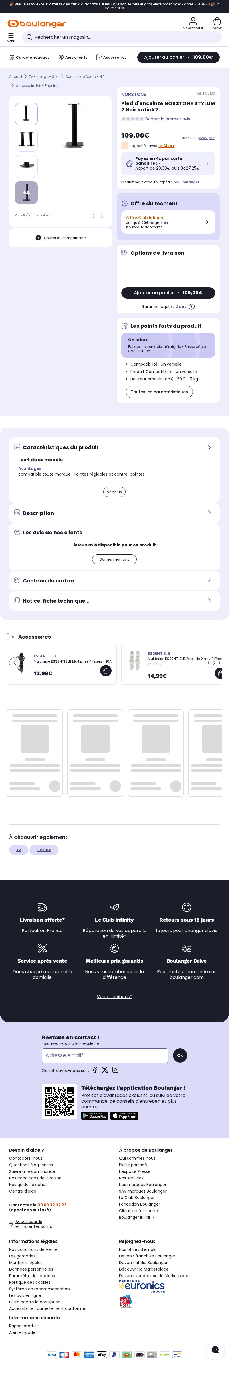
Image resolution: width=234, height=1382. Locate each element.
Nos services (131, 1178)
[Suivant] (102, 216)
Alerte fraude (22, 1332)
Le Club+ (166, 145)
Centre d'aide (22, 1191)
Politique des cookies (30, 1282)
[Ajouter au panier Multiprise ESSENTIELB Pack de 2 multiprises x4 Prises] (220, 673)
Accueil (15, 76)
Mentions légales (26, 1262)
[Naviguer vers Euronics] (169, 1286)
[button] (15, 662)
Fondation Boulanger (139, 1204)
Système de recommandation (39, 1289)
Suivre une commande (32, 1171)
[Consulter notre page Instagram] (115, 1071)
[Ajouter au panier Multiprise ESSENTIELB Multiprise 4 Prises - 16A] (106, 670)
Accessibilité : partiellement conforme (47, 1308)
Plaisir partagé (133, 1165)
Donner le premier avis (167, 119)
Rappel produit (23, 1326)
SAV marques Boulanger (143, 1191)
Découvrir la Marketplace (144, 1269)
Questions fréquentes (31, 1165)
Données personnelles (31, 1269)
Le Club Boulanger (137, 1197)
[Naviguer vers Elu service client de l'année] (169, 1301)
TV (18, 850)
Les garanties (22, 1256)
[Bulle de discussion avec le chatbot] (215, 1350)
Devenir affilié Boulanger (143, 1262)
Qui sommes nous (137, 1158)
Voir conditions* (114, 996)
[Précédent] (93, 216)
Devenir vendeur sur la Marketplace (154, 1276)
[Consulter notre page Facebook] (94, 1071)
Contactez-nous (26, 1158)
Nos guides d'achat (28, 1184)
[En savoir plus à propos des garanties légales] (191, 306)
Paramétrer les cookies (32, 1276)
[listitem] (26, 140)
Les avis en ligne (25, 1295)
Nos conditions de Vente (33, 1249)
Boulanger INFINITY (137, 1217)
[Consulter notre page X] (105, 1071)
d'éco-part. (207, 138)
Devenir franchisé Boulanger (147, 1256)
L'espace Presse (134, 1171)
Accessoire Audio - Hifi (85, 76)
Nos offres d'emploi (138, 1249)
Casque (44, 850)
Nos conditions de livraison (35, 1178)
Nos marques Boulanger (142, 1184)
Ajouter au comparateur (64, 238)
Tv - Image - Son (44, 76)
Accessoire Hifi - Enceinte (37, 85)
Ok (180, 1055)
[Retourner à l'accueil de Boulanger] (36, 24)
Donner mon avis (115, 559)
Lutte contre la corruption (34, 1302)
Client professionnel (139, 1211)
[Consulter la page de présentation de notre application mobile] (94, 1116)
